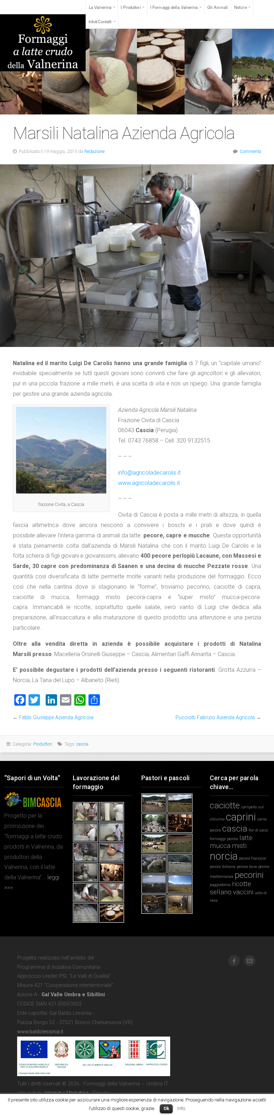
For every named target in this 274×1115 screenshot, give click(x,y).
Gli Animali (217, 7)
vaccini (243, 892)
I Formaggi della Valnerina (174, 7)
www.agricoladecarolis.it (149, 483)
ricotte (241, 884)
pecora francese (252, 858)
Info (181, 1108)
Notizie (240, 7)
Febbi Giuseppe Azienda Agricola (56, 718)
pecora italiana (222, 866)
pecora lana (247, 866)
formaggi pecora (224, 839)
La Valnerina (100, 7)
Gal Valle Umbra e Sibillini (73, 995)
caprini (241, 817)
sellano (221, 892)
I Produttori (131, 7)
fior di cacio (258, 830)
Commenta (250, 151)
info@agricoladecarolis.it (149, 472)
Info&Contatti (100, 21)
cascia (82, 744)
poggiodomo (220, 885)
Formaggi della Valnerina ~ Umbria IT (43, 42)
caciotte (225, 805)
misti (239, 846)
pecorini (249, 875)
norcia (224, 856)
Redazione (94, 151)
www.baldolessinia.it (40, 1032)
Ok (166, 1108)
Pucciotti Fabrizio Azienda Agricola (215, 718)
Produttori (42, 744)
